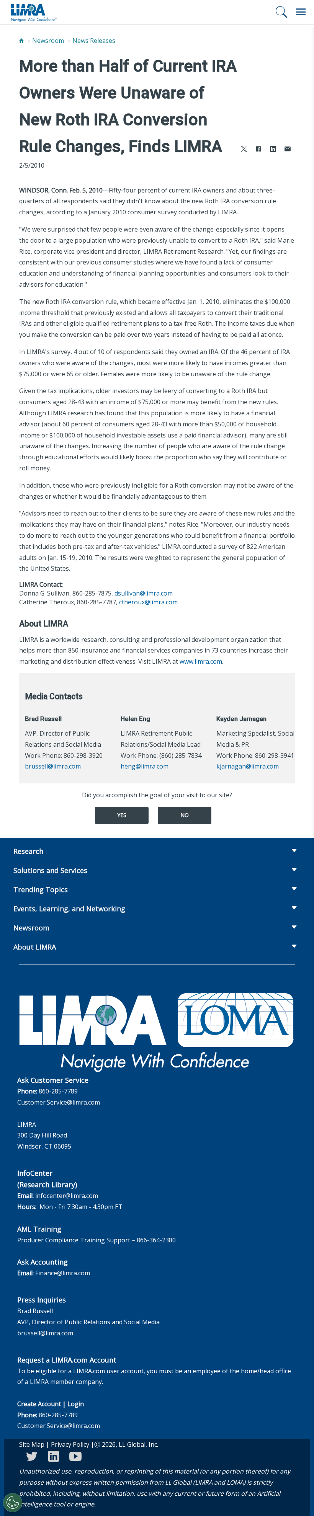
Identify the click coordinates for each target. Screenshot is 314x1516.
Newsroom (48, 40)
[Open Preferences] (12, 1502)
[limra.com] (33, 12)
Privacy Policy (70, 1444)
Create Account (39, 1404)
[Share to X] (244, 150)
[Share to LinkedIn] (273, 150)
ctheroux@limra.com (148, 602)
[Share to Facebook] (258, 150)
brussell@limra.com (53, 766)
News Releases (93, 40)
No (184, 815)
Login (75, 1404)
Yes (121, 815)
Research (28, 851)
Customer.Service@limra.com (58, 1102)
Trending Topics (40, 889)
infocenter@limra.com (66, 1195)
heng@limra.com (144, 766)
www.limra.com (201, 661)
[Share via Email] (287, 150)
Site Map (31, 1444)
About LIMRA (34, 946)
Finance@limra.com (62, 1273)
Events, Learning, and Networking (69, 908)
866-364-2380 (156, 1240)
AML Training (39, 1229)
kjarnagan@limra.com (247, 766)
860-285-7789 (58, 1091)
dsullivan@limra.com (143, 593)
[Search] (281, 11)
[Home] (21, 40)
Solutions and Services (50, 870)
